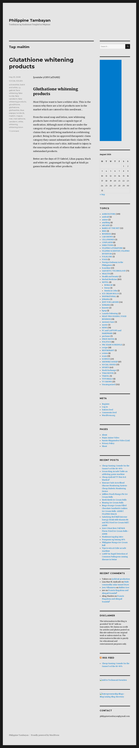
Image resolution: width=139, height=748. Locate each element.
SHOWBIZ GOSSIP (110, 362)
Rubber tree (124, 587)
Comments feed (109, 412)
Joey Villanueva (109, 587)
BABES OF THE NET (111, 228)
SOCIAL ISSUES (16, 81)
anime (105, 220)
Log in (105, 407)
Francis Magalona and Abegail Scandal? (113, 599)
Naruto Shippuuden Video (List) (116, 440)
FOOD (104, 259)
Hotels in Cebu (110, 291)
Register (106, 404)
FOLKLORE (107, 257)
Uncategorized (108, 384)
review (105, 353)
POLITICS (106, 342)
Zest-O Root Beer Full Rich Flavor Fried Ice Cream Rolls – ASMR (115, 531)
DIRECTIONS (107, 245)
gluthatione (14, 107)
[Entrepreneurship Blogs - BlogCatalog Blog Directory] (115, 695)
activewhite (14, 85)
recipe (105, 347)
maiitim (12, 116)
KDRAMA (106, 305)
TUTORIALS (107, 379)
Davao (107, 288)
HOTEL (105, 282)
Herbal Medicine (109, 279)
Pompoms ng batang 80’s (113, 540)
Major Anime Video (110, 438)
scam (104, 356)
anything (106, 222)
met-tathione (19, 119)
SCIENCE (106, 359)
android (105, 217)
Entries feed (107, 410)
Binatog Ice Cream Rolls (112, 503)
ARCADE (105, 225)
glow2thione (14, 104)
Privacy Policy (108, 443)
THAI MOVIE (107, 373)
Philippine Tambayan (29, 20)
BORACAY (108, 285)
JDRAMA (105, 299)
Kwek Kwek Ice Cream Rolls (114, 500)
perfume (106, 336)
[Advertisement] (111, 100)
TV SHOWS (107, 382)
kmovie (105, 308)
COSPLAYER (107, 242)
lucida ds (20, 113)
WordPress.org (108, 415)
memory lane (108, 322)
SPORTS (105, 367)
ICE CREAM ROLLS (110, 293)
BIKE (104, 231)
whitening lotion (16, 127)
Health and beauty (110, 276)
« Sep (102, 194)
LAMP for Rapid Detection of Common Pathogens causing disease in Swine (115, 557)
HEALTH (106, 274)
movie (105, 325)
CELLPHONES (108, 239)
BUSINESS (106, 234)
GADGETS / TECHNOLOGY (114, 271)
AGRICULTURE (108, 214)
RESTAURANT (108, 350)
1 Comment (14, 131)
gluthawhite (14, 110)
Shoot (104, 446)
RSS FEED (108, 658)
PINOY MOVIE (108, 339)
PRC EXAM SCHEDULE (112, 345)
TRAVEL (105, 376)
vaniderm (13, 121)
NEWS (104, 328)
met (11, 119)
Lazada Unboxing (110, 313)
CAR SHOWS (107, 237)
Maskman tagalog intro (112, 537)
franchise (106, 268)
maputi (19, 116)
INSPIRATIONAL (109, 296)
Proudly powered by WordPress (45, 735)
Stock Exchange (109, 370)
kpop (104, 311)
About (104, 435)
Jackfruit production (121, 579)
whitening (13, 124)
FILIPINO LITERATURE (112, 248)
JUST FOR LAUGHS (110, 302)
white (20, 121)
